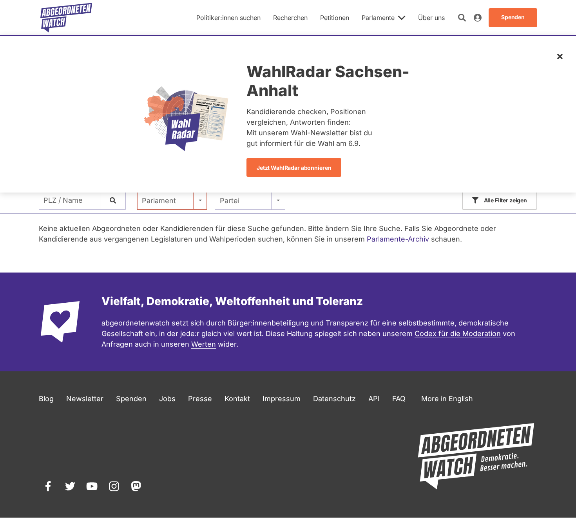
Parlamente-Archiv (398, 239)
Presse (200, 398)
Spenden (131, 398)
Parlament (159, 200)
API (374, 398)
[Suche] (113, 200)
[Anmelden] (477, 17)
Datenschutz (334, 398)
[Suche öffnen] (462, 17)
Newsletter (84, 398)
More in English (447, 398)
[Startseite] (66, 17)
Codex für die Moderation (458, 333)
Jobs (167, 398)
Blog (46, 398)
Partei (229, 200)
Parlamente (378, 18)
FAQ (399, 398)
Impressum (282, 398)
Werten (203, 344)
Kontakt (237, 398)
